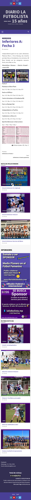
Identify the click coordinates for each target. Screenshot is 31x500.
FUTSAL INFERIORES (6, 38)
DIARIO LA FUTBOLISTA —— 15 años (15, 16)
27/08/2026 (5, 373)
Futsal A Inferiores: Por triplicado (11, 188)
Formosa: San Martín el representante (12, 451)
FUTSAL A (4, 341)
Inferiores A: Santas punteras (21, 156)
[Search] (28, 31)
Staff (17, 0)
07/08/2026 (5, 216)
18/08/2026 (5, 189)
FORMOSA (4, 447)
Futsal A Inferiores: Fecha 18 (9, 214)
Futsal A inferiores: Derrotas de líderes (12, 241)
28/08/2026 (5, 347)
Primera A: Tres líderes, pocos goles (11, 398)
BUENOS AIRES (5, 367)
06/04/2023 (5, 49)
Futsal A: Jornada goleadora (9, 345)
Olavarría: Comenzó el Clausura (10, 371)
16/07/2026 (5, 243)
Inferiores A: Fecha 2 (7, 152)
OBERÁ (4, 420)
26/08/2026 (5, 426)
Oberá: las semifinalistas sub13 (10, 424)
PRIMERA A (5, 394)
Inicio (14, 0)
